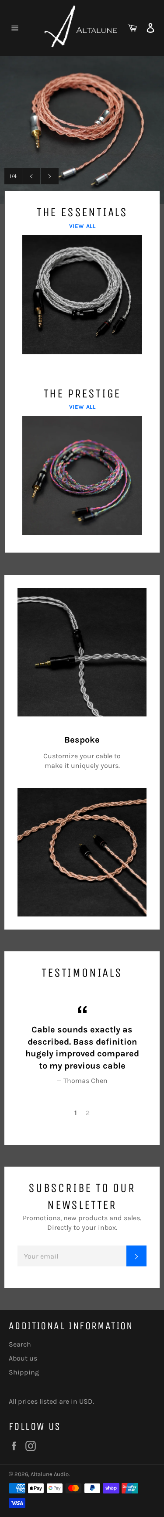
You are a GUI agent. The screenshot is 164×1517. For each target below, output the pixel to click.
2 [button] (88, 1113)
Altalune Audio (50, 1474)
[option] (82, 130)
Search (20, 1344)
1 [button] (75, 1113)
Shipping (24, 1372)
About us (23, 1358)
